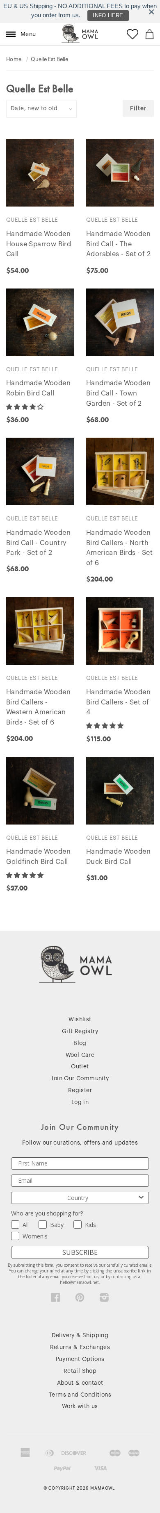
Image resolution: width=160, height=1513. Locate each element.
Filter (138, 108)
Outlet (80, 1067)
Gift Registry (80, 1031)
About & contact (80, 1383)
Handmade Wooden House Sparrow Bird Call (38, 244)
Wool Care (80, 1055)
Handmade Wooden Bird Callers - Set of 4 (118, 702)
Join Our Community (80, 1078)
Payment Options (80, 1359)
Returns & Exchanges (80, 1347)
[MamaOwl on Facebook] (55, 1299)
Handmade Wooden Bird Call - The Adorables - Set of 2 (118, 244)
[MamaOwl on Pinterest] (80, 1299)
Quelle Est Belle (32, 220)
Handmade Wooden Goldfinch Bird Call (38, 856)
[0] (149, 34)
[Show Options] (141, 1198)
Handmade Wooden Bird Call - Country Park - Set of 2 (38, 543)
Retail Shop (80, 1371)
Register (80, 1090)
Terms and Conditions (80, 1395)
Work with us (80, 1406)
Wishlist (80, 1019)
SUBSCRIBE (80, 1252)
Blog (80, 1043)
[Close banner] (151, 11)
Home (14, 59)
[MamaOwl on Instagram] (104, 1299)
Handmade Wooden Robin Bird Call (38, 388)
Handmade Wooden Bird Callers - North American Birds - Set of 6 (119, 547)
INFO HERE (108, 15)
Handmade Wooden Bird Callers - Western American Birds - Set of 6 (38, 707)
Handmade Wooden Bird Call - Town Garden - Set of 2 (118, 393)
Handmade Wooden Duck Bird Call (118, 856)
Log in (80, 1102)
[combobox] (77, 1198)
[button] (25, 407)
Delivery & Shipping (80, 1335)
